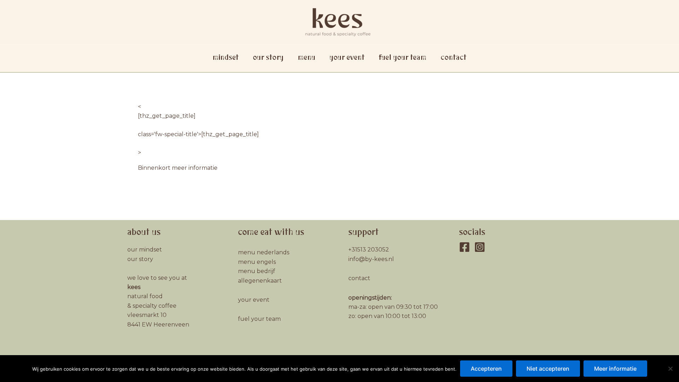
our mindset (144, 249)
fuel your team (402, 58)
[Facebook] (464, 247)
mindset (226, 58)
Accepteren (486, 368)
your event (347, 58)
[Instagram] (479, 247)
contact (453, 58)
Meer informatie (615, 368)
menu (306, 58)
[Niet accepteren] (670, 368)
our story (268, 58)
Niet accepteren (548, 368)
